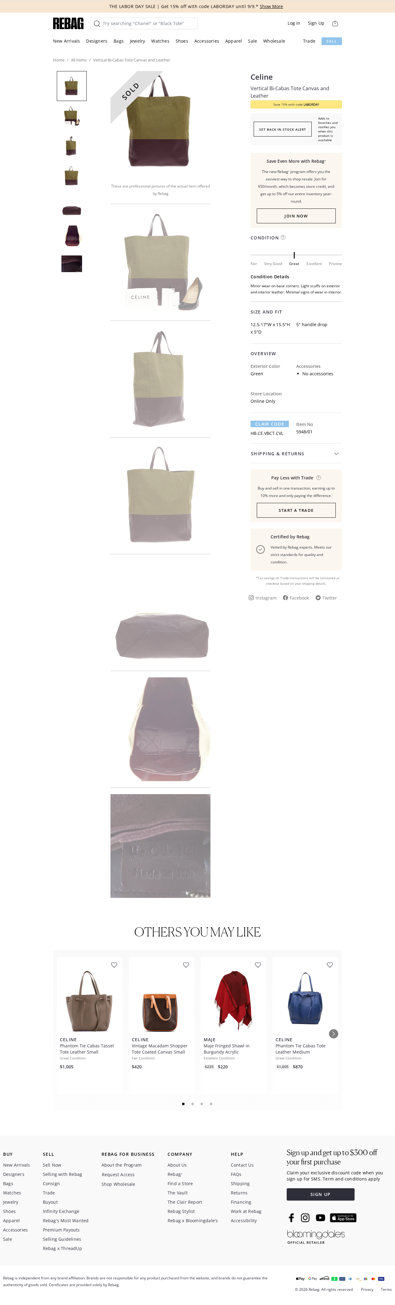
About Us (177, 1165)
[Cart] (335, 23)
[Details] (318, 477)
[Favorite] (114, 965)
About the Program (122, 1165)
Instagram (266, 598)
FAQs (236, 1174)
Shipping (240, 1183)
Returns (239, 1193)
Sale (252, 41)
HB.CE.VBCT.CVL (267, 433)
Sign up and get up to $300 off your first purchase (332, 1157)
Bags (119, 41)
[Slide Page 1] (184, 1104)
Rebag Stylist (181, 1211)
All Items (79, 60)
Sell (331, 41)
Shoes (182, 41)
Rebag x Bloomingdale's (193, 1220)
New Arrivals (66, 41)
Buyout (50, 1202)
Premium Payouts (61, 1230)
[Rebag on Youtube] (321, 1217)
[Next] (333, 1033)
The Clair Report (185, 1202)
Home (58, 60)
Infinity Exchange (61, 1211)
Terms (386, 1289)
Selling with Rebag (62, 1174)
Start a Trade (296, 510)
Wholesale (274, 41)
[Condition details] (283, 237)
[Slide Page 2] (193, 1104)
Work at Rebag (246, 1211)
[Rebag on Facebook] (292, 1217)
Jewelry (137, 41)
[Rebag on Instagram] (305, 1217)
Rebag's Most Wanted (66, 1220)
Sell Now (52, 1165)
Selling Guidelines (62, 1239)
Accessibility (244, 1220)
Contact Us (242, 1165)
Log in (294, 23)
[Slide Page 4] (211, 1104)
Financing (241, 1202)
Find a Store (180, 1183)
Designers (96, 41)
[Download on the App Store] (343, 1218)
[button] (160, 123)
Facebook (299, 598)
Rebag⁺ (175, 1174)
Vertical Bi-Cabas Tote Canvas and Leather (290, 92)
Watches (160, 41)
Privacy (367, 1289)
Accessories (206, 41)
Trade (309, 41)
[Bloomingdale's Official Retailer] (316, 1236)
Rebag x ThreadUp (62, 1248)
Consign (51, 1183)
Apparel (233, 41)
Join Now (296, 216)
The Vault (178, 1193)
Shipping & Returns (278, 454)
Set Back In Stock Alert (282, 129)
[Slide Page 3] (202, 1104)
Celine (262, 77)
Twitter (329, 598)
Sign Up (316, 23)
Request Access (118, 1174)
